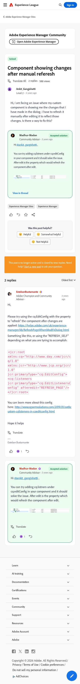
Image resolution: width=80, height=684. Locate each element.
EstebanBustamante (27, 291)
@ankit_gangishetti (27, 144)
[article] (40, 372)
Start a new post (32, 266)
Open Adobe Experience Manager (36, 41)
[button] (19, 81)
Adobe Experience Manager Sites (21, 16)
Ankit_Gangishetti (26, 88)
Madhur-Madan (28, 135)
